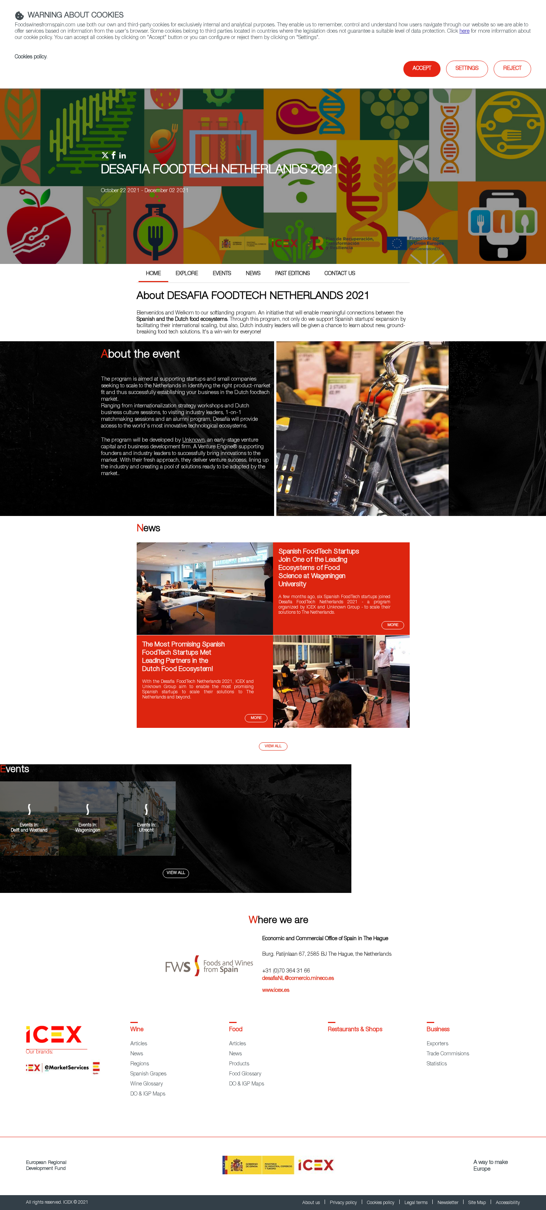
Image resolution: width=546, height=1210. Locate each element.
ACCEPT (422, 68)
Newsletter (448, 1203)
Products (239, 1064)
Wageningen (87, 830)
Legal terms (416, 1203)
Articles (138, 1044)
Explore (187, 274)
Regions (139, 1064)
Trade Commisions (448, 1054)
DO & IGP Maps (147, 1094)
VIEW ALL (176, 873)
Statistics (437, 1064)
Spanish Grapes (148, 1074)
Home (153, 274)
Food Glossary (245, 1074)
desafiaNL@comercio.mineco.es (298, 978)
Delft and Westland (29, 830)
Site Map (477, 1203)
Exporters (437, 1044)
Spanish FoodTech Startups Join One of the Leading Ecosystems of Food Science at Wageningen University (319, 568)
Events (222, 274)
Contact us (340, 274)
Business (438, 1030)
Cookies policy (30, 57)
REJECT (512, 68)
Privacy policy (344, 1203)
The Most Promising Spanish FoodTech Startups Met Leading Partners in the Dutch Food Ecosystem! (183, 657)
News (253, 274)
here (464, 31)
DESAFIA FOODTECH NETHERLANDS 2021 (220, 170)
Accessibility (508, 1203)
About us (311, 1203)
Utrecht (146, 830)
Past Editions (292, 274)
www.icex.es (275, 990)
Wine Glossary (146, 1084)
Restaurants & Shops (355, 1030)
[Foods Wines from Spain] (214, 963)
